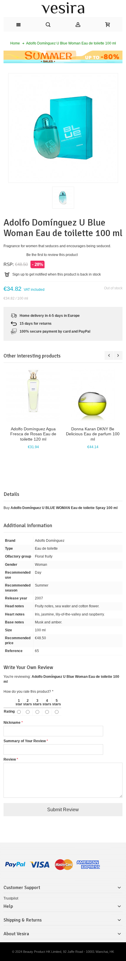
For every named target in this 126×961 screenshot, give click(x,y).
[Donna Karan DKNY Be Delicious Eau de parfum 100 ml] (93, 395)
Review (10, 759)
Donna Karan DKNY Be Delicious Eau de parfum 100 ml (93, 434)
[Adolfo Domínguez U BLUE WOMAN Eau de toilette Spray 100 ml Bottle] (63, 198)
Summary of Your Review (25, 741)
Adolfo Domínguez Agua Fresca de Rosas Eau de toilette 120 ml (33, 434)
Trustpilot (11, 898)
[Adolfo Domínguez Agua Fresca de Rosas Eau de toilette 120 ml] (33, 395)
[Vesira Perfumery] (63, 8)
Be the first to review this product (52, 255)
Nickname (12, 723)
